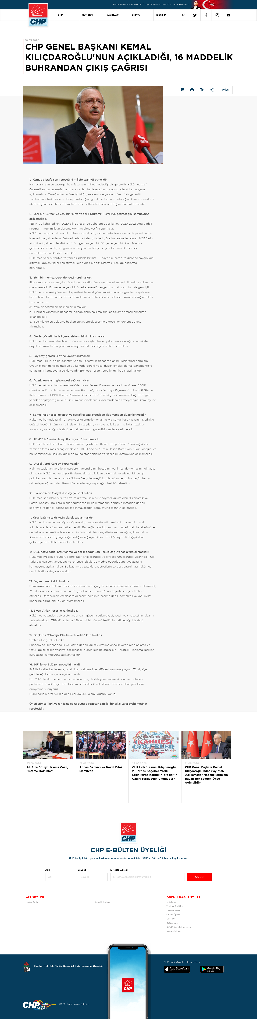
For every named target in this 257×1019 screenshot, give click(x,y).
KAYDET (199, 877)
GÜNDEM (87, 15)
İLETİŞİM (161, 15)
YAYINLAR (113, 15)
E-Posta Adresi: (119, 870)
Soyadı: (82, 870)
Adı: (47, 870)
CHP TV (136, 15)
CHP (60, 15)
